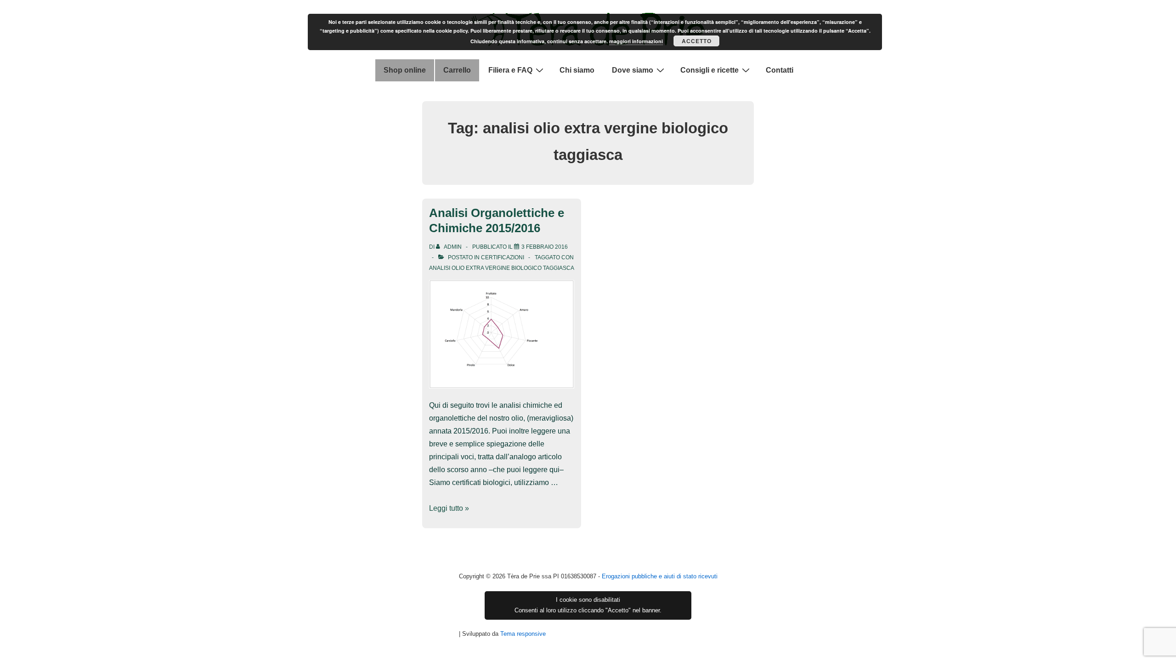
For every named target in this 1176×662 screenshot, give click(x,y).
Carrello (457, 70)
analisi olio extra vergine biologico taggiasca (501, 268)
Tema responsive (523, 633)
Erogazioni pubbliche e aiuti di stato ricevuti (660, 576)
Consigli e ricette (709, 70)
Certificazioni (502, 257)
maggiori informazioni (636, 41)
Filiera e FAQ (510, 70)
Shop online (405, 70)
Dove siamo (632, 70)
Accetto (697, 41)
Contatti (779, 70)
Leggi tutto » (449, 508)
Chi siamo (577, 70)
